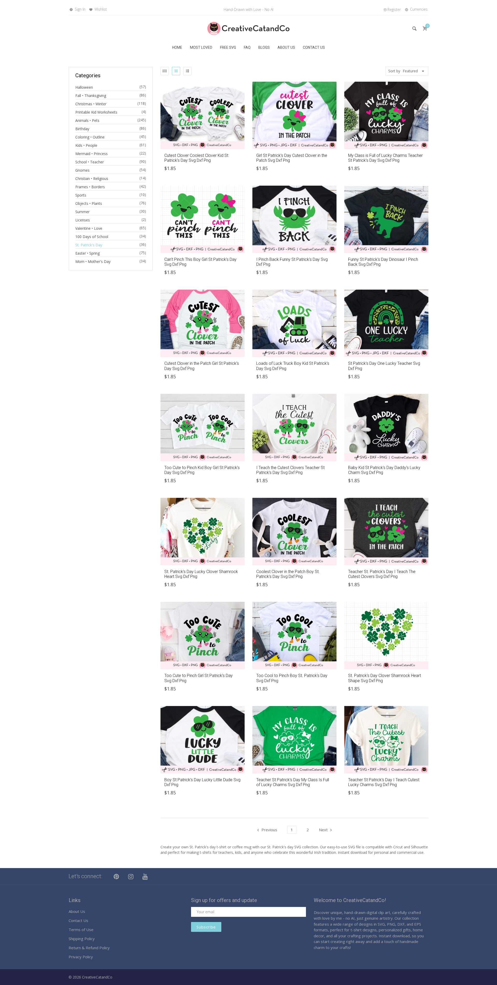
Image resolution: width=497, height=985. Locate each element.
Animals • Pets (87, 120)
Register (394, 9)
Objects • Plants (88, 203)
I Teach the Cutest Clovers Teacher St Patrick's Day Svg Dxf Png (290, 470)
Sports (80, 195)
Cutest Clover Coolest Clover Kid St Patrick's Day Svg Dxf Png (196, 158)
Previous (269, 829)
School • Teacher (89, 161)
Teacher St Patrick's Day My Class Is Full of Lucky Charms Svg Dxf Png (292, 782)
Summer (82, 211)
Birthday (82, 128)
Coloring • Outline (90, 137)
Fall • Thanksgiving (90, 95)
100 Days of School (91, 236)
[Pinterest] (116, 876)
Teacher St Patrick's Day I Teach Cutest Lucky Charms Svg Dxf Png (383, 782)
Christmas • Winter (90, 103)
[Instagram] (131, 876)
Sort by (394, 70)
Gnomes (82, 170)
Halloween (84, 87)
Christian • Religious (91, 178)
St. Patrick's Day (88, 244)
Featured (410, 70)
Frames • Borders (90, 186)
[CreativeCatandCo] (248, 28)
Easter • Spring (87, 253)
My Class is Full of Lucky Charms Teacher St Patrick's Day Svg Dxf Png (385, 158)
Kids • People (86, 145)
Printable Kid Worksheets (96, 112)
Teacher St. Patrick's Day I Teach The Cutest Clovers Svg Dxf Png (381, 574)
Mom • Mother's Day (93, 261)
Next (323, 829)
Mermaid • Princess (91, 153)
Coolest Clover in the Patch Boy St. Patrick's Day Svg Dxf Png (288, 574)
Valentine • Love (88, 228)
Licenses (82, 220)
